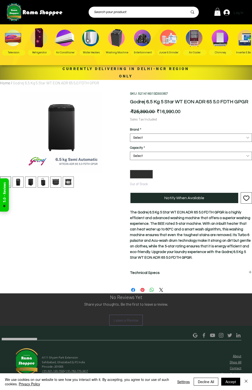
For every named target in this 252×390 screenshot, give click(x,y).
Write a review (187, 347)
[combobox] (191, 138)
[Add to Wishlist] (246, 198)
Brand (135, 129)
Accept (230, 381)
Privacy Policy (29, 383)
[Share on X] (161, 290)
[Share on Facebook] (133, 290)
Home (5, 82)
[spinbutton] (141, 174)
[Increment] (149, 174)
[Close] (246, 381)
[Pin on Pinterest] (142, 290)
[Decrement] (134, 174)
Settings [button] (183, 381)
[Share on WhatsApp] (152, 290)
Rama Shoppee (42, 12)
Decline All (206, 381)
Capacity (137, 148)
